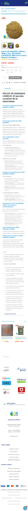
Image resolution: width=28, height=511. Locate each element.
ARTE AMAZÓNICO (4, 336)
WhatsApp (12, 83)
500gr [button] (12, 72)
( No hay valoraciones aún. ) (13, 59)
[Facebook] (9, 439)
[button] (3, 29)
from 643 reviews (6, 356)
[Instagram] (18, 439)
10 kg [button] (8, 70)
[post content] (7, 330)
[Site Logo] (6, 3)
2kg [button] (20, 70)
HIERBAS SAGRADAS (9, 67)
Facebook (2, 83)
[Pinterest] (15, 439)
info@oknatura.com (14, 436)
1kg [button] (12, 70)
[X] (12, 439)
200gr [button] (16, 70)
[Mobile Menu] (1, 3)
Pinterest (7, 83)
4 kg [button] (7, 72)
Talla (2, 70)
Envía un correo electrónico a (9, 83)
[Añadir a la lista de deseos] (12, 337)
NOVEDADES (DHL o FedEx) (17, 67)
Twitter (5, 83)
